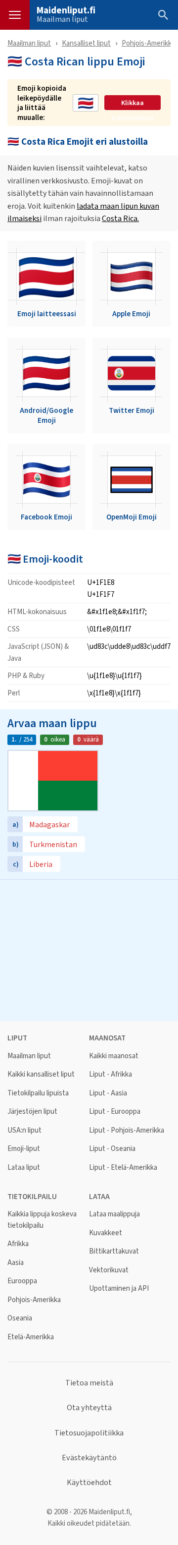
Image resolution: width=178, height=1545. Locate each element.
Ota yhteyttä (89, 1408)
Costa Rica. (120, 218)
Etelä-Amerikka (30, 1337)
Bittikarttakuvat (114, 1251)
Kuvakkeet (105, 1233)
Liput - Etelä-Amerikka (123, 1167)
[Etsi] (163, 15)
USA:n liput (24, 1130)
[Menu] (15, 15)
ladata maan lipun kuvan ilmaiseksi (83, 212)
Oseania (19, 1318)
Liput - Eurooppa (114, 1111)
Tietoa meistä (89, 1383)
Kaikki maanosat (113, 1056)
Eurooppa (22, 1281)
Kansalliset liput (86, 43)
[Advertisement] (89, 949)
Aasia (15, 1262)
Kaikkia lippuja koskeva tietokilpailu (42, 1219)
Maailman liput (62, 19)
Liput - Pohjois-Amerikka (126, 1130)
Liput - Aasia (108, 1093)
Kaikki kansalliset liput (41, 1074)
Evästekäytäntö (89, 1458)
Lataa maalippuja (114, 1214)
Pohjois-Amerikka (148, 43)
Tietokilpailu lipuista (38, 1093)
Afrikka (18, 1244)
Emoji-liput (23, 1148)
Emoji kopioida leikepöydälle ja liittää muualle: (41, 102)
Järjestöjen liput (32, 1111)
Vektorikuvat (109, 1270)
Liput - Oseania (112, 1148)
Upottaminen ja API (119, 1288)
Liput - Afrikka (110, 1074)
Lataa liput (23, 1167)
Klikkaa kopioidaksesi (132, 103)
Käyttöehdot (89, 1482)
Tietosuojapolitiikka (89, 1433)
